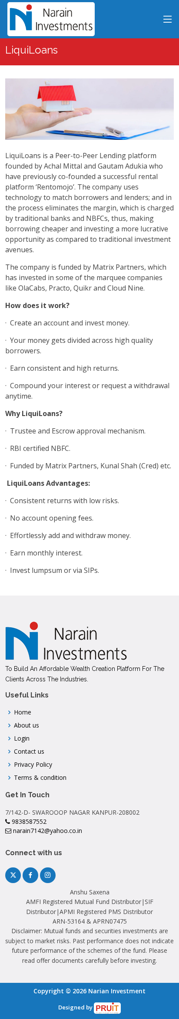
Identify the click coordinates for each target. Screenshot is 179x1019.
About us (26, 725)
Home (22, 712)
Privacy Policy (33, 765)
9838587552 (28, 821)
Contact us (29, 751)
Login (22, 738)
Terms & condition (40, 778)
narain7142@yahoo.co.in (46, 830)
